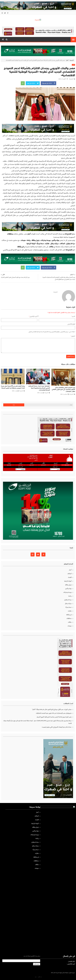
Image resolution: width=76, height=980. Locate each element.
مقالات (70, 622)
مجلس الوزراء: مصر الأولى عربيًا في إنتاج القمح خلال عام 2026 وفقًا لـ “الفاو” (52, 709)
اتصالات (62, 244)
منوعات (23, 240)
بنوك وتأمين (55, 240)
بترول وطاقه (68, 585)
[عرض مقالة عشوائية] (3, 39)
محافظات (69, 618)
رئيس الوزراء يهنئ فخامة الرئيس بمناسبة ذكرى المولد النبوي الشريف (54, 717)
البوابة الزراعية (31, 244)
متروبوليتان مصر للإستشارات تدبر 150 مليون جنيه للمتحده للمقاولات (54, 713)
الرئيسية (72, 60)
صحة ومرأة (40, 244)
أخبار (67, 60)
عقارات (47, 244)
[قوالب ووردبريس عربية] (35, 977)
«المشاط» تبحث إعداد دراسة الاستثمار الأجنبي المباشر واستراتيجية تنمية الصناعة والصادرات (39, 388)
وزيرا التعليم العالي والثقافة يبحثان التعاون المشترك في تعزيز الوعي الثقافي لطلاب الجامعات (63, 389)
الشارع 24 (71, 79)
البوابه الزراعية (68, 581)
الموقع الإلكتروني (71, 324)
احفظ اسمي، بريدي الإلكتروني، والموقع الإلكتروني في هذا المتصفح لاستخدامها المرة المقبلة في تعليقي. (51, 332)
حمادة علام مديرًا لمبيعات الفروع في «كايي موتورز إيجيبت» (57, 727)
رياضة (29, 240)
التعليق (73, 336)
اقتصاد (70, 577)
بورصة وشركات (46, 240)
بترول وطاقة (35, 240)
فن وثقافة (69, 615)
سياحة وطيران (70, 244)
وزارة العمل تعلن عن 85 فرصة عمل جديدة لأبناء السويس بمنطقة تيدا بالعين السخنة (13, 387)
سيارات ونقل (55, 244)
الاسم (73, 316)
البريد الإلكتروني (33, 316)
